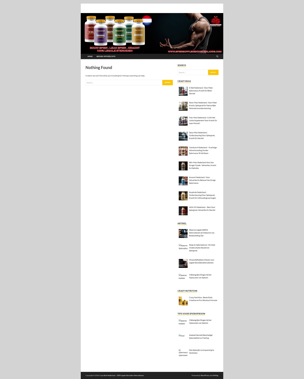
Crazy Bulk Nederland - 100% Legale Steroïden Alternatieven (121, 375)
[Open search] (217, 56)
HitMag (215, 375)
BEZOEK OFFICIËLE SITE (106, 56)
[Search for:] (129, 82)
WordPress (205, 375)
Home (90, 56)
